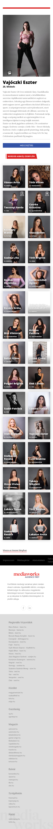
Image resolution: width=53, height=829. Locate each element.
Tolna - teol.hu (14, 671)
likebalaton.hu (14, 741)
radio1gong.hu (14, 819)
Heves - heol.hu (15, 654)
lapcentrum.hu (14, 807)
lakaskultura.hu (14, 735)
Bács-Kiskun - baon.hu (17, 627)
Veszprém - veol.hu (16, 677)
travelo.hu (12, 750)
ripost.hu (12, 777)
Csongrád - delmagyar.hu (18, 639)
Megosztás (26, 145)
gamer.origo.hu (14, 738)
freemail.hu (13, 798)
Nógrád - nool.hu (15, 663)
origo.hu (12, 701)
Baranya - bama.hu (16, 630)
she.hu (11, 786)
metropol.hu (13, 780)
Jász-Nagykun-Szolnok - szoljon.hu (22, 657)
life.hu (11, 783)
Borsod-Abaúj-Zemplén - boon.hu (22, 636)
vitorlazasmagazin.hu (17, 756)
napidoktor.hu (14, 744)
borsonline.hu (14, 774)
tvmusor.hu (13, 762)
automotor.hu (14, 732)
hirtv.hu (11, 699)
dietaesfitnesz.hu (15, 753)
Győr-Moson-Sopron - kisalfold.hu (22, 648)
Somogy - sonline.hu (17, 666)
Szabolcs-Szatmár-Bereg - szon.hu (22, 668)
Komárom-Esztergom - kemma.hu (22, 660)
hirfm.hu (12, 822)
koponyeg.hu (14, 801)
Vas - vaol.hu (14, 674)
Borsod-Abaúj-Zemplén (21, 156)
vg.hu (11, 714)
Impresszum (8, 560)
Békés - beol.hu (15, 633)
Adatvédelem (39, 560)
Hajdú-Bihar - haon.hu (17, 651)
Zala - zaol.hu (14, 680)
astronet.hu (13, 729)
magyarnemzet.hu (16, 693)
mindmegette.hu (15, 747)
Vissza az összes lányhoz (15, 550)
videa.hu (12, 804)
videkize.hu (13, 759)
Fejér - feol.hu (14, 645)
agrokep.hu (13, 717)
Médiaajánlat (23, 560)
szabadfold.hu (14, 696)
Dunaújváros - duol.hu (17, 642)
